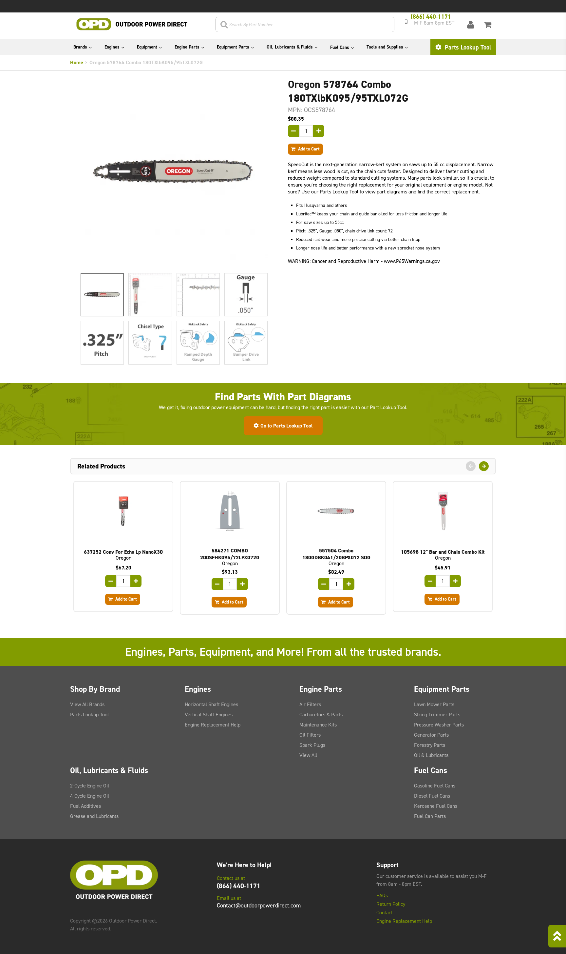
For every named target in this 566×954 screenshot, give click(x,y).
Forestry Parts (429, 745)
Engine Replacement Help (212, 724)
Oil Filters (310, 734)
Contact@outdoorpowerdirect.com (259, 905)
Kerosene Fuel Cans (435, 806)
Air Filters (310, 704)
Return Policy (390, 904)
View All (308, 755)
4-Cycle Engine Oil (89, 795)
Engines (112, 47)
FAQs (382, 895)
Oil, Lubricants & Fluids (290, 47)
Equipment (147, 47)
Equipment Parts (233, 47)
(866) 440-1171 (238, 886)
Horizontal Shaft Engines (211, 704)
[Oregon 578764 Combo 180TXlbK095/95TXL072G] (174, 173)
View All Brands (87, 704)
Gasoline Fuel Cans (434, 785)
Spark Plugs (312, 745)
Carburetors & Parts (321, 714)
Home (76, 62)
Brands (80, 47)
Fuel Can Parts (430, 816)
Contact (384, 912)
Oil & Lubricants (431, 755)
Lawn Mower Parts (434, 704)
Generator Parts (431, 734)
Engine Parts (187, 47)
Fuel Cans (339, 47)
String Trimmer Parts (437, 714)
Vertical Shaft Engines (209, 714)
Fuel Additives (85, 806)
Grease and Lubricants (94, 816)
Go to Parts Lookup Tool (286, 425)
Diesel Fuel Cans (432, 795)
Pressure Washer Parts (439, 724)
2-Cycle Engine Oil (89, 785)
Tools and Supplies (385, 47)
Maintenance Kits (318, 724)
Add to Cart (308, 149)
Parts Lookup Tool (467, 47)
